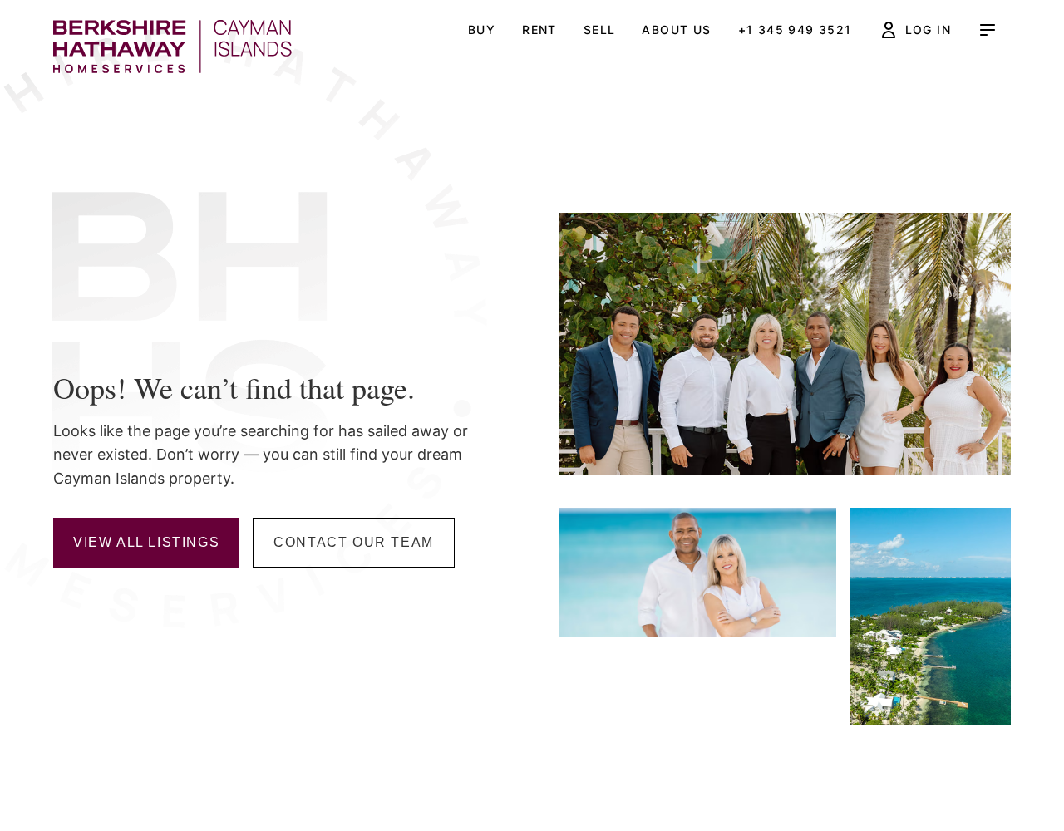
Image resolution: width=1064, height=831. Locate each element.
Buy (481, 29)
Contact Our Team (353, 542)
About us (676, 29)
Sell (600, 29)
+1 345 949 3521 (795, 29)
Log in (928, 29)
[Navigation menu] (987, 30)
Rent (539, 29)
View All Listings (146, 542)
